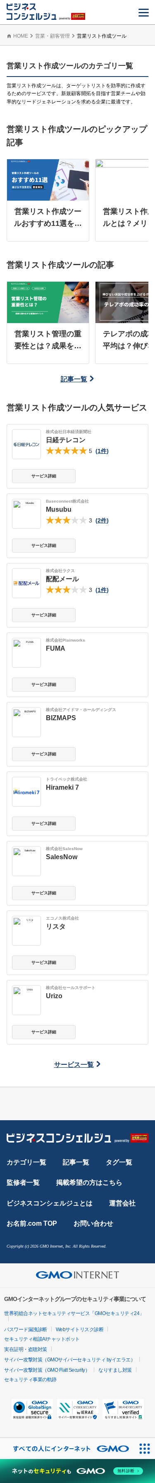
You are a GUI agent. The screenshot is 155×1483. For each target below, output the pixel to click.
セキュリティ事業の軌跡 (30, 1379)
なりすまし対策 (115, 1370)
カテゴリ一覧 (26, 1162)
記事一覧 (74, 379)
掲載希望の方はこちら (89, 1182)
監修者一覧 (23, 1182)
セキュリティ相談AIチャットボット (42, 1339)
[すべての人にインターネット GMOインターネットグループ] (67, 1448)
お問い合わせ (93, 1223)
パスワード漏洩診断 (25, 1329)
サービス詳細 (43, 476)
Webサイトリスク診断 (80, 1329)
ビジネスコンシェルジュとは (50, 1203)
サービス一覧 (74, 1064)
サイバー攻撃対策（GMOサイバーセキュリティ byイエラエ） (69, 1360)
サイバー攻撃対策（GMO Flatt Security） (47, 1370)
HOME (20, 36)
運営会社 (122, 1203)
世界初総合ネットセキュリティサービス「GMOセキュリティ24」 (74, 1313)
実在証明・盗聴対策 (25, 1349)
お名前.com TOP (32, 1223)
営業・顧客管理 (52, 36)
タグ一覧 (119, 1162)
